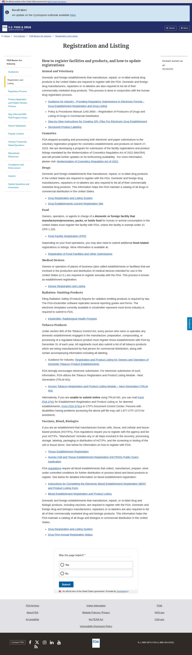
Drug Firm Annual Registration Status (70, 534)
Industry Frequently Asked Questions (17, 143)
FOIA (159, 605)
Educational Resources (13, 155)
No (66, 573)
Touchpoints (122, 591)
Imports (11, 176)
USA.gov (159, 619)
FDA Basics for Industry (40, 36)
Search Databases (17, 126)
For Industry (19, 36)
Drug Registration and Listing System (70, 198)
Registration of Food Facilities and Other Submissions (80, 253)
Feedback (189, 323)
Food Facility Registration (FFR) (67, 236)
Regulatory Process (17, 91)
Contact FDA (18, 642)
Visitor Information (96, 605)
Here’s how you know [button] (57, 2)
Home (7, 36)
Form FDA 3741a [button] (72, 406)
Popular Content (16, 133)
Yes (67, 565)
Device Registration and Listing (66, 286)
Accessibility (32, 619)
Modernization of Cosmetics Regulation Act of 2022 (87, 161)
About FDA (32, 612)
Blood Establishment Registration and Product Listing (80, 493)
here (73, 15)
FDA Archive (32, 605)
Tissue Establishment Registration (68, 451)
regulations (54, 468)
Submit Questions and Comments (18, 186)
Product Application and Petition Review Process (17, 102)
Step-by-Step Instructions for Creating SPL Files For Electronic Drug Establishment (97, 121)
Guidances (13, 72)
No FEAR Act (96, 619)
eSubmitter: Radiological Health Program (72, 318)
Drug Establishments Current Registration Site (75, 203)
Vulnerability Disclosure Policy (96, 626)
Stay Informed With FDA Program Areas (17, 116)
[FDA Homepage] (16, 28)
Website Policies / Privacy (96, 612)
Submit (66, 584)
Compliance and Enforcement (16, 166)
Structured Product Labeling (64, 127)
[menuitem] (174, 66)
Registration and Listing (15, 82)
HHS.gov (159, 612)
